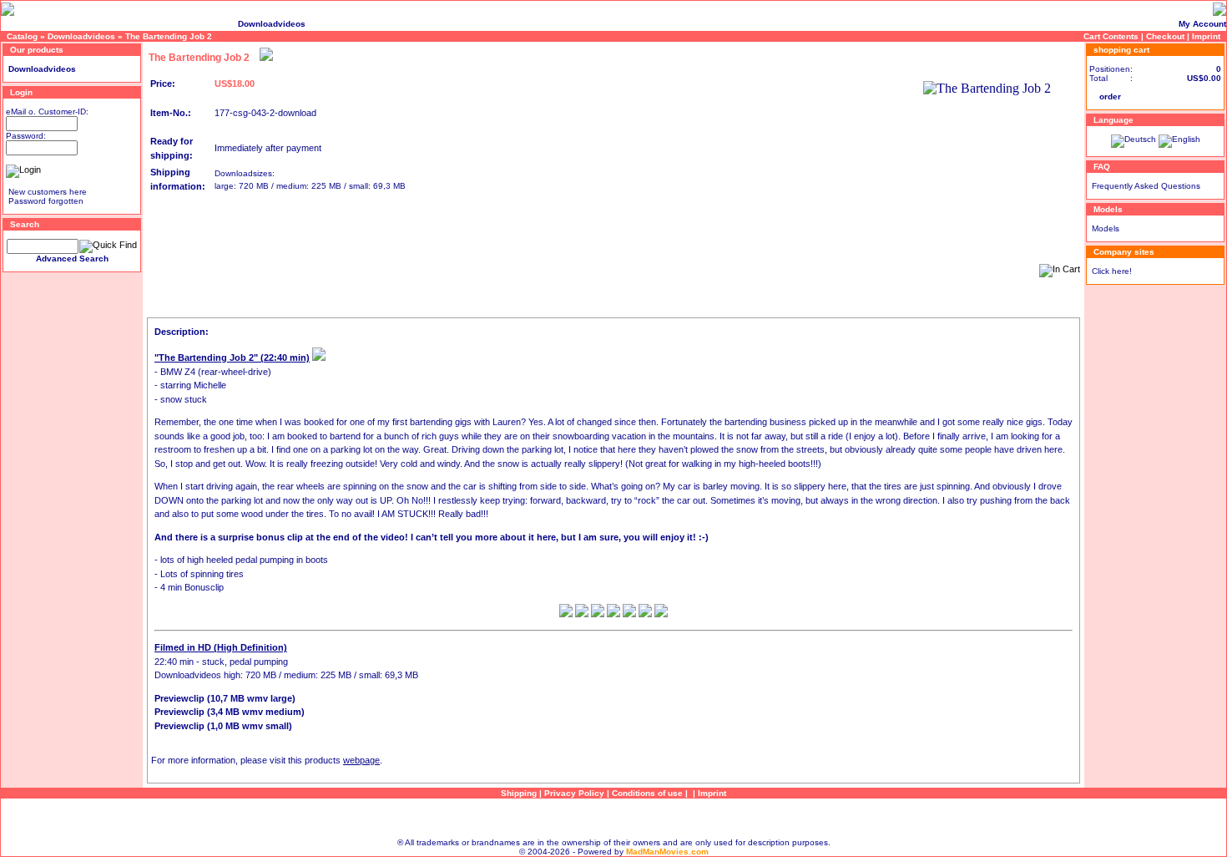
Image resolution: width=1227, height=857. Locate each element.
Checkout (1165, 36)
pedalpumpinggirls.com (190, 23)
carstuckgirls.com (38, 23)
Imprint (1206, 36)
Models (1105, 228)
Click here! (1112, 271)
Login (21, 92)
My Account (1202, 23)
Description (170, 312)
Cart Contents (1111, 36)
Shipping (519, 793)
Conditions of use (647, 793)
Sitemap (613, 818)
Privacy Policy (574, 793)
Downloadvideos (271, 23)
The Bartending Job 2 (168, 36)
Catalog (22, 36)
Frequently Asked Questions (1146, 185)
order (1110, 96)
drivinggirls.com (108, 23)
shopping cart (1121, 49)
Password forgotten (45, 200)
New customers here (47, 191)
